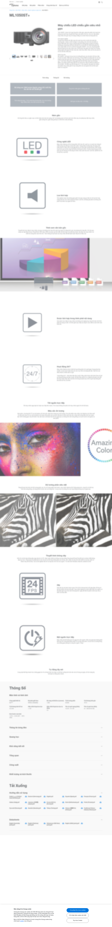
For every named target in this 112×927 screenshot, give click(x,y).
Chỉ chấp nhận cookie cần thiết (77, 915)
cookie (22, 921)
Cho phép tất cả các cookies (77, 910)
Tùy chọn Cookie (77, 920)
